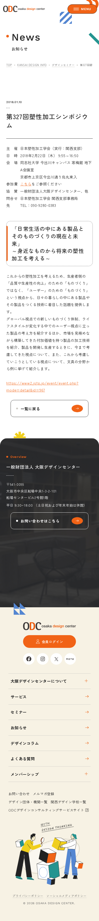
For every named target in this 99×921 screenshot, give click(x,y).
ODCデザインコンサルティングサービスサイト (46, 809)
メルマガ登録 (43, 793)
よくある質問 (23, 758)
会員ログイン (52, 641)
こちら (25, 183)
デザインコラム (25, 743)
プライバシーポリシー (27, 896)
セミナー (19, 712)
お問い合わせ (19, 793)
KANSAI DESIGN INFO (32, 65)
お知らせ (19, 728)
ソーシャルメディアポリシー (66, 896)
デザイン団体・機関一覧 (28, 801)
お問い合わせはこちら (40, 520)
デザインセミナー (63, 65)
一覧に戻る (30, 408)
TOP (9, 65)
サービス (19, 697)
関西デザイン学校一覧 (68, 801)
